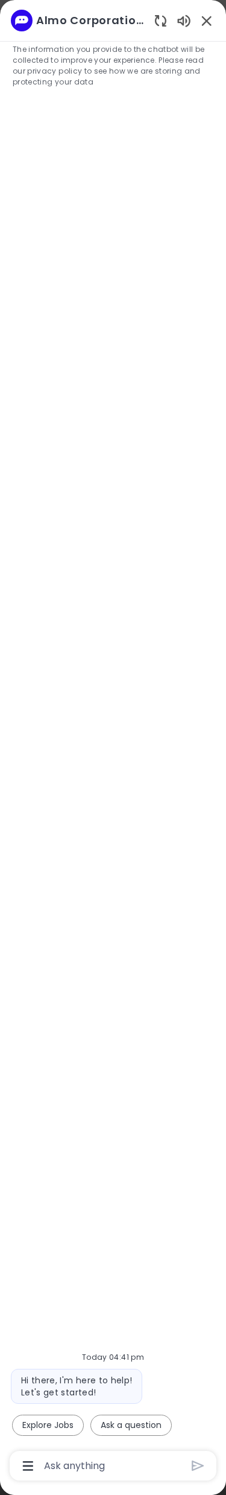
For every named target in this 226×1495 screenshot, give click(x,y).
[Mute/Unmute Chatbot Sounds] (184, 20)
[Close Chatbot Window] (207, 20)
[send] (198, 1465)
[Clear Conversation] (160, 20)
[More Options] (28, 1466)
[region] (113, 742)
